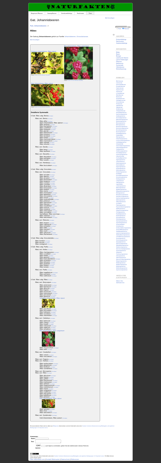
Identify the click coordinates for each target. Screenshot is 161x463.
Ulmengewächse (120, 255)
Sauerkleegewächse (121, 222)
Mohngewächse (120, 193)
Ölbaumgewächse (121, 201)
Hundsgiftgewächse (121, 158)
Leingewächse (120, 180)
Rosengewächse (120, 217)
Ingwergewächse (120, 159)
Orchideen (119, 203)
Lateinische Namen (122, 58)
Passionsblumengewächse (123, 207)
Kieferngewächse (120, 170)
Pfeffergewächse (120, 208)
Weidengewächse (121, 262)
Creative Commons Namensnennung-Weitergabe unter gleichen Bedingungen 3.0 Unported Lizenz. (79, 456)
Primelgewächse (120, 212)
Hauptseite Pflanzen (37, 13)
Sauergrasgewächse (121, 221)
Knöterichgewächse (121, 172)
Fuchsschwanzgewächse (123, 140)
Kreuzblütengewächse (122, 175)
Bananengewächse (121, 121)
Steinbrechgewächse (121, 247)
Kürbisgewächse (120, 179)
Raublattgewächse (121, 214)
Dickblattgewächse (121, 133)
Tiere (90, 13)
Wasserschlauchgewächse (123, 259)
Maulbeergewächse (121, 189)
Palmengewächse (121, 205)
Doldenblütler (119, 135)
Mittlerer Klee (119, 281)
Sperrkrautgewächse (121, 243)
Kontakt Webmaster (53, 459)
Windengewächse (121, 266)
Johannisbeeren (120, 161)
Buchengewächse (121, 131)
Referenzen (75, 459)
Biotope (118, 56)
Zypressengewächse (121, 269)
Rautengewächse (120, 215)
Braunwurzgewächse (121, 126)
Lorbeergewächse (121, 186)
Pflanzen (126, 28)
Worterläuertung (121, 69)
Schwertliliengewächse (122, 229)
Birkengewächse (120, 124)
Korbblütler (119, 173)
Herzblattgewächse (121, 152)
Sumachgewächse (121, 250)
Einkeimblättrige (121, 39)
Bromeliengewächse (121, 130)
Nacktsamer (80, 13)
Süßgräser (119, 252)
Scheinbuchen (120, 226)
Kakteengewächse (121, 163)
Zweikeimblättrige (66, 13)
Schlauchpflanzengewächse (123, 227)
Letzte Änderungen (122, 60)
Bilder (118, 52)
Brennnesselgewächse (122, 128)
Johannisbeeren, (76, 36)
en (127, 10)
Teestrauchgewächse (122, 254)
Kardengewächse (120, 168)
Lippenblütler (119, 184)
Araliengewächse (120, 116)
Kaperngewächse (120, 166)
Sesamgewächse (120, 238)
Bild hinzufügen (109, 18)
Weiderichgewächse (121, 264)
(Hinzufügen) (50, 115)
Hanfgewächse (120, 149)
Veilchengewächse (121, 257)
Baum (118, 54)
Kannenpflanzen (120, 165)
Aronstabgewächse (121, 117)
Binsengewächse (120, 123)
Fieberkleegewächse (121, 138)
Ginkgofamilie (119, 144)
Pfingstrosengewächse (122, 210)
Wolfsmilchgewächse (121, 268)
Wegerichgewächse (121, 261)
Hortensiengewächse (121, 154)
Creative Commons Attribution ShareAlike (42, 74)
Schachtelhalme (120, 224)
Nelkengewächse (120, 200)
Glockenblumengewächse (123, 145)
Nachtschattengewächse (122, 198)
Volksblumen (120, 67)
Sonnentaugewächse (121, 240)
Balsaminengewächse (122, 119)
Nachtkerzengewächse (122, 196)
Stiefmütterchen (120, 282)
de (129, 10)
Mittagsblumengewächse (122, 191)
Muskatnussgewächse (122, 194)
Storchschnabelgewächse (123, 248)
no (131, 10)
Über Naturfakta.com (37, 459)
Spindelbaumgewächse (122, 245)
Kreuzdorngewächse (121, 177)
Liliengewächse (120, 182)
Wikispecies (56, 426)
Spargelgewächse (121, 241)
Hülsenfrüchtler (120, 156)
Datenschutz (65, 459)
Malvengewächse (120, 187)
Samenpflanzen (51, 13)
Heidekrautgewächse (121, 151)
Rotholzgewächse (121, 219)
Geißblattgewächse (121, 142)
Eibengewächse (120, 137)
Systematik (119, 65)
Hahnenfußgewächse (121, 147)
